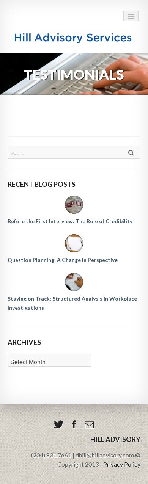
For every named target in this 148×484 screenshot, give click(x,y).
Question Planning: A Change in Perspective (63, 260)
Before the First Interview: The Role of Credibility (70, 221)
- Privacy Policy (120, 464)
